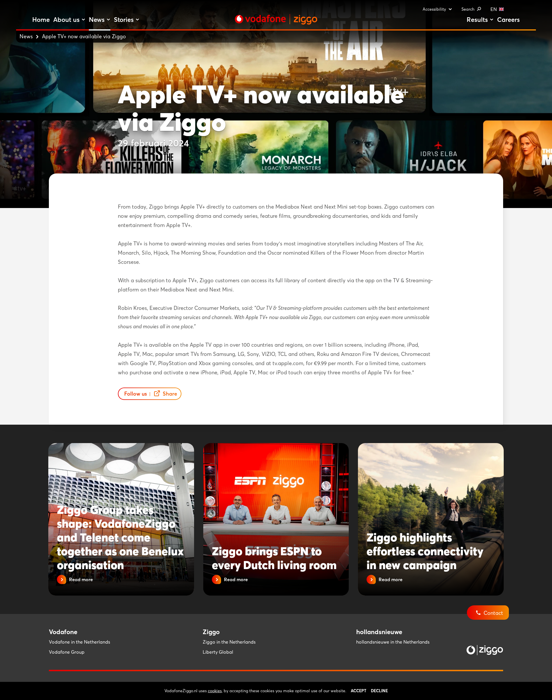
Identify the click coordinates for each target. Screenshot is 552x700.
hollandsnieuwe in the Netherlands (393, 642)
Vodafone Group (67, 652)
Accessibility (434, 9)
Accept (358, 690)
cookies (215, 690)
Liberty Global (218, 652)
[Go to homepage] (276, 19)
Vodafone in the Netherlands (79, 642)
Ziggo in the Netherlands (229, 642)
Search (467, 9)
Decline (379, 690)
